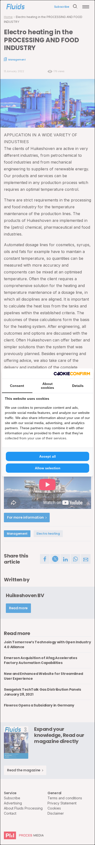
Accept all (47, 456)
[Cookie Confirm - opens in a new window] (72, 373)
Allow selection (47, 468)
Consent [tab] (17, 386)
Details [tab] (78, 386)
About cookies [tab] (47, 386)
